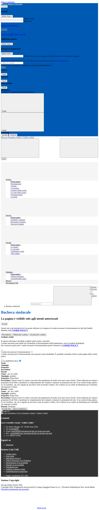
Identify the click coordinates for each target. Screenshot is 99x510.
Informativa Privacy (13, 458)
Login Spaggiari (63, 61)
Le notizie (94, 295)
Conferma (13, 135)
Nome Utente (29, 19)
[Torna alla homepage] (49, 137)
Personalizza (6, 335)
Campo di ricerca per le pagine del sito (15, 304)
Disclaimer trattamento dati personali (15, 489)
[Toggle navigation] (20, 148)
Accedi (4, 6)
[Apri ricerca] (79, 148)
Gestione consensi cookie (15, 469)
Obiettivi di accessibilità (15, 465)
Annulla (4, 135)
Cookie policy (11, 454)
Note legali (10, 456)
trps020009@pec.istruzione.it (31, 433)
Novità (94, 289)
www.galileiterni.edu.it (10, 361)
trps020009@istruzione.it (30, 431)
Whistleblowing (12, 467)
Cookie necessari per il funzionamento (16, 352)
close (4, 159)
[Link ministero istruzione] (11, 4)
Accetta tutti (38, 335)
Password (27, 21)
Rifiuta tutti (20, 335)
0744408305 (14, 429)
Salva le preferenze (19, 409)
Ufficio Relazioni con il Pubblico (18, 461)
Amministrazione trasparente (17, 471)
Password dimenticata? (9, 25)
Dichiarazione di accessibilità (17, 463)
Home (94, 287)
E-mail (26, 56)
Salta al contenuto (7, 2)
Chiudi (4, 74)
